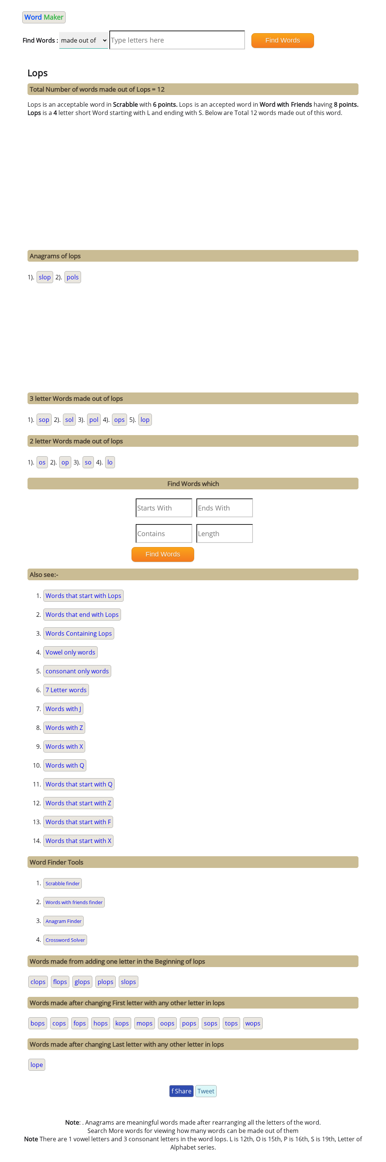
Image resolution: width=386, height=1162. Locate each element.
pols (73, 277)
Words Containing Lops (79, 633)
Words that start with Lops (83, 596)
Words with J (63, 709)
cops (59, 1023)
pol (93, 419)
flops (60, 982)
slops (128, 982)
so (88, 462)
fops (80, 1023)
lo (110, 462)
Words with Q (65, 765)
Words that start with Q (79, 784)
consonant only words (77, 671)
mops (144, 1023)
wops (252, 1023)
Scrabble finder (63, 883)
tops (231, 1023)
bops (38, 1023)
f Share (181, 1091)
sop (44, 419)
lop (145, 419)
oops (167, 1023)
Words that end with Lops (82, 614)
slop (45, 277)
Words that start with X (78, 841)
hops (100, 1023)
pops (189, 1023)
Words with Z (64, 728)
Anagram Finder (63, 921)
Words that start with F (78, 822)
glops (82, 982)
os (42, 462)
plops (105, 982)
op (65, 462)
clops (38, 982)
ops (119, 419)
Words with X (64, 746)
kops (122, 1023)
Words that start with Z (78, 803)
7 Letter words (66, 690)
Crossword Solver (65, 940)
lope (37, 1065)
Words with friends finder (74, 902)
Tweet (206, 1091)
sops (211, 1023)
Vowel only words (70, 652)
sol (69, 419)
